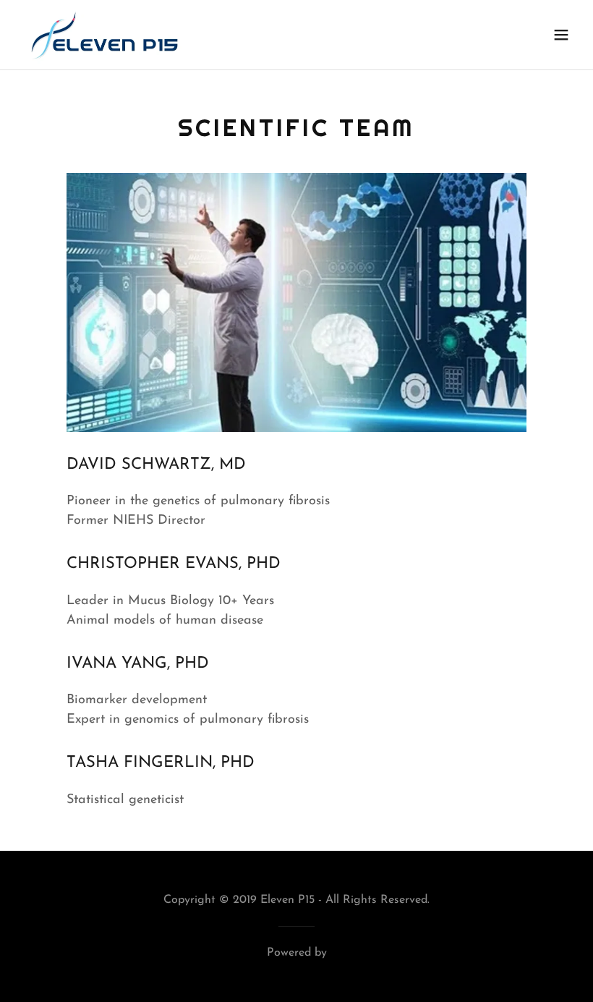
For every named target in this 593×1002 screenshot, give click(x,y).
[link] (102, 35)
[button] (561, 34)
